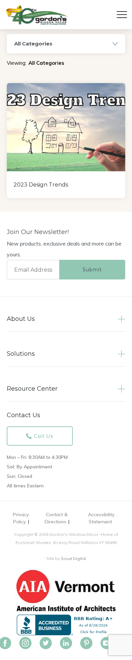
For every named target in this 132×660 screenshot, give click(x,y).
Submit (92, 270)
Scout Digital (73, 558)
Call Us (43, 436)
